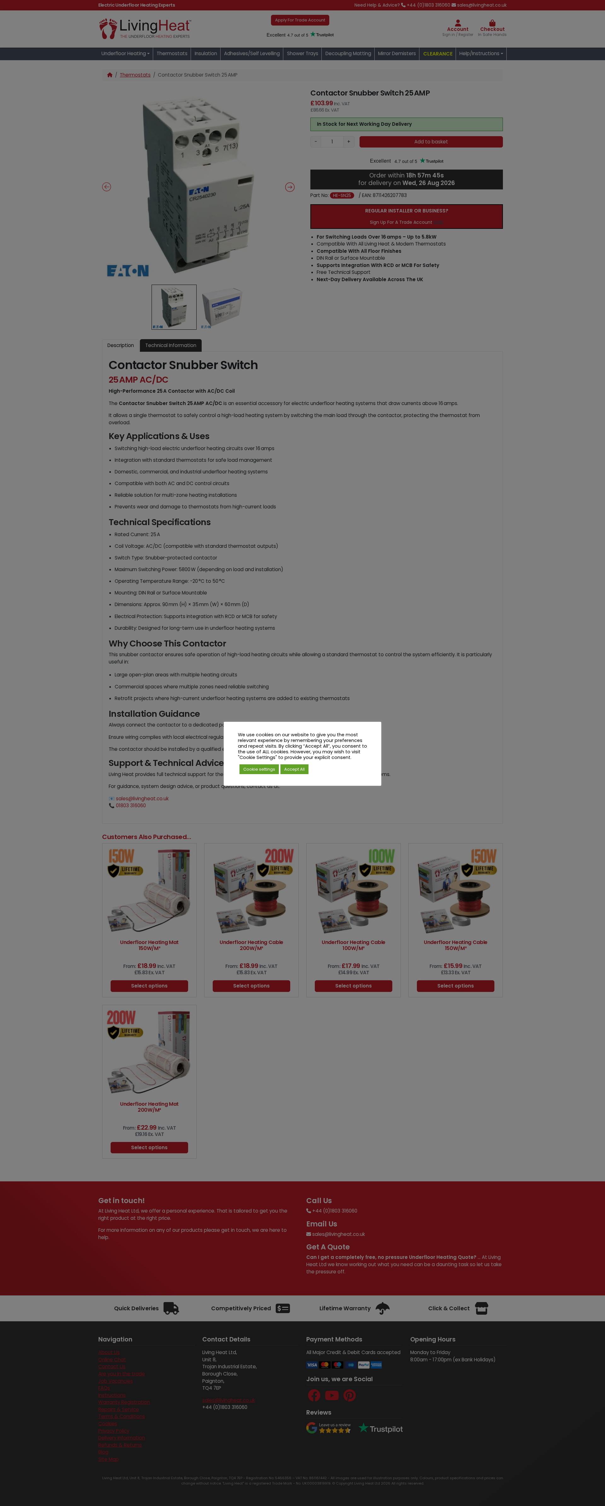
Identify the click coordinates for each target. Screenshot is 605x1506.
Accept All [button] (294, 769)
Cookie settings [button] (259, 769)
